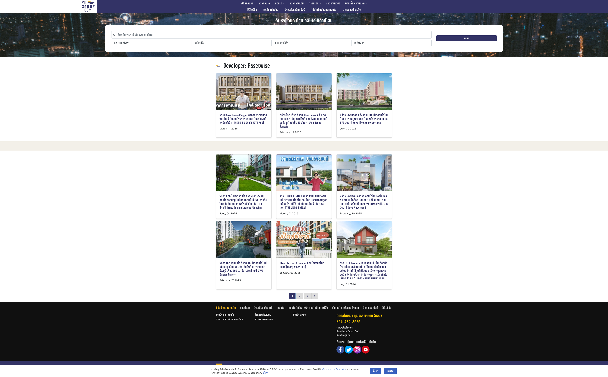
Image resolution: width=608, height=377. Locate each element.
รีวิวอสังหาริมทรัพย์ (264, 319)
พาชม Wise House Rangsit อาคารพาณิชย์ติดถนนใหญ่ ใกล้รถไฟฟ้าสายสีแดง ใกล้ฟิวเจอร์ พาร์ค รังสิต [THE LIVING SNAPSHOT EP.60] (243, 119)
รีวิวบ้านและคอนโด (226, 308)
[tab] (228, 308)
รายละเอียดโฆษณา (344, 327)
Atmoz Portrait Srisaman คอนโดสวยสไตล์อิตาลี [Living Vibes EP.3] (302, 265)
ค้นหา (466, 38)
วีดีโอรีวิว (252, 9)
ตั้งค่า (265, 372)
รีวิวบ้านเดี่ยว (333, 3)
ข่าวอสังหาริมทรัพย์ (295, 9)
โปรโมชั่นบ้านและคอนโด (323, 9)
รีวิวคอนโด (264, 3)
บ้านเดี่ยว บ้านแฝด (355, 3)
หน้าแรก (248, 3)
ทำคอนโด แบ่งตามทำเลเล (345, 308)
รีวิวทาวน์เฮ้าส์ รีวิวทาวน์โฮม (229, 319)
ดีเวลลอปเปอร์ (370, 308)
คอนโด (278, 3)
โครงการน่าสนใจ (352, 9)
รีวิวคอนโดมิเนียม (263, 315)
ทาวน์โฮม (314, 3)
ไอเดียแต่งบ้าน (270, 9)
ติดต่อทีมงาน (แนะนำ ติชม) (347, 331)
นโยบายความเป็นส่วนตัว (333, 369)
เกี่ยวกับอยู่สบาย (343, 335)
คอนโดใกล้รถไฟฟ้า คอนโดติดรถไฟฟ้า (308, 308)
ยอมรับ (390, 371)
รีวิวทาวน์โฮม (297, 3)
